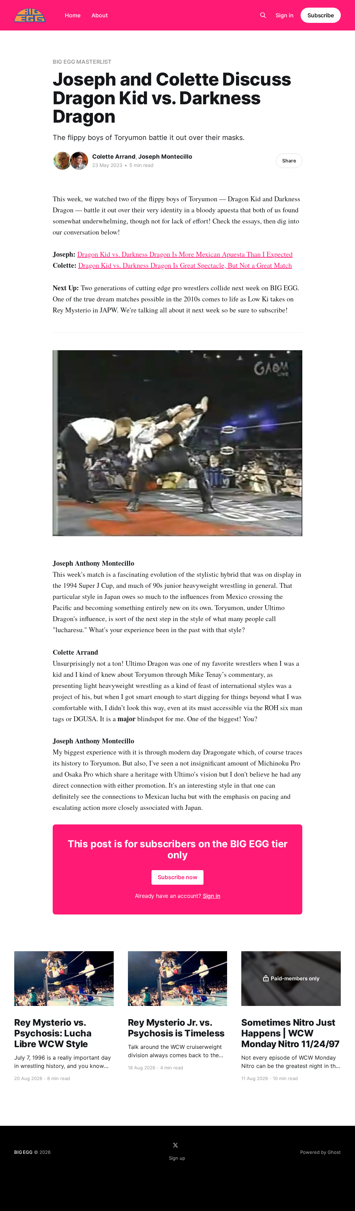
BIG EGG (23, 1152)
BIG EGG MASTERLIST (82, 61)
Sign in (285, 15)
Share (289, 160)
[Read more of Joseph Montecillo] (79, 160)
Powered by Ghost (320, 1152)
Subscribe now (177, 877)
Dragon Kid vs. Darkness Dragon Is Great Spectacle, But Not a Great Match (185, 265)
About (100, 15)
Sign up (177, 1158)
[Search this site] (263, 15)
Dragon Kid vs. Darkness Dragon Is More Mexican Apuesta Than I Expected (185, 254)
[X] (175, 1145)
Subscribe (321, 15)
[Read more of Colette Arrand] (62, 160)
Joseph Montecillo (165, 156)
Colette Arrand (114, 156)
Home (72, 15)
